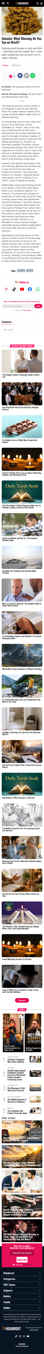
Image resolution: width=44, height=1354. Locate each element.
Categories (9, 1279)
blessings (21, 270)
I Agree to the (23, 310)
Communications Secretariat (33, 1327)
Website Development (22, 1346)
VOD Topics (9, 1284)
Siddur (6, 1308)
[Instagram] (38, 3)
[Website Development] (22, 1344)
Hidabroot (8, 1273)
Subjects (8, 1290)
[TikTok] (41, 3)
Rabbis (7, 1296)
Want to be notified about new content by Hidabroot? (22, 301)
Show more (22, 1000)
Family (6, 1302)
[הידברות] (22, 3)
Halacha (29, 270)
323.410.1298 (34, 1330)
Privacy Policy (27, 310)
